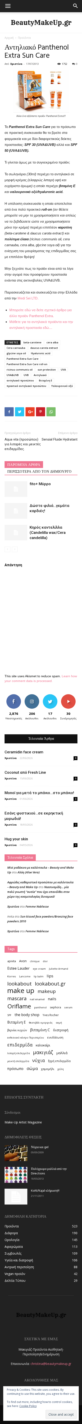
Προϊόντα (24, 38)
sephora (55, 1007)
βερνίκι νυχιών (17, 1030)
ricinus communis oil (20, 369)
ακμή (59, 1022)
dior (45, 961)
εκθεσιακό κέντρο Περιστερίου (25, 1037)
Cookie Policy (28, 1406)
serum (68, 1007)
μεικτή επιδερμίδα (18, 1061)
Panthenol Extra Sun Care (22, 358)
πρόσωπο (15, 1068)
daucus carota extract (44, 347)
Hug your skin (16, 839)
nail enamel (37, 999)
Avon (23, 961)
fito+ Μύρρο (40, 484)
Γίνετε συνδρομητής (70, 697)
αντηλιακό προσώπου (20, 380)
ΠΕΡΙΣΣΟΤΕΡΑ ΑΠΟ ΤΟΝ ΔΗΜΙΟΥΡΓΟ (39, 472)
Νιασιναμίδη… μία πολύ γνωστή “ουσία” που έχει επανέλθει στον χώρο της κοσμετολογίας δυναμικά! (38, 892)
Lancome (25, 976)
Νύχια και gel (40, 1147)
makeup (47, 991)
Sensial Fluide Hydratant (59, 439)
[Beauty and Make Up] (41, 22)
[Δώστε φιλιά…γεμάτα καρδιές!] (16, 511)
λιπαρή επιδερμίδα (18, 1053)
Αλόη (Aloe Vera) (29, 872)
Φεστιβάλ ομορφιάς (41, 1022)
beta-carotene (32, 342)
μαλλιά (61, 1053)
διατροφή (60, 1030)
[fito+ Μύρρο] (16, 489)
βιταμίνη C (40, 1029)
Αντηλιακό (40, 375)
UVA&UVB (13, 375)
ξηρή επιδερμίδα (59, 1061)
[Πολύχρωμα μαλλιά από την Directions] (16, 1175)
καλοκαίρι (43, 1045)
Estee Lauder (18, 968)
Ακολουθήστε (33, 696)
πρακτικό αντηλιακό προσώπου (26, 386)
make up (20, 990)
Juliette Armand (58, 968)
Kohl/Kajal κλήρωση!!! (45, 1190)
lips (50, 975)
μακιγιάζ (43, 1052)
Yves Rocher (51, 1015)
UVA (63, 369)
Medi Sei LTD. (28, 298)
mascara (17, 998)
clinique (35, 961)
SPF (9, 1015)
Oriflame (19, 1006)
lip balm (39, 976)
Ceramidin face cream (24, 752)
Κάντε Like (13, 696)
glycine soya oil (16, 353)
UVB (26, 375)
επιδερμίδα (20, 1044)
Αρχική (9, 38)
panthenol (40, 1007)
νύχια (38, 1060)
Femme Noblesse (37, 906)
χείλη (60, 1069)
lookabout (19, 983)
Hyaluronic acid (40, 353)
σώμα (32, 1068)
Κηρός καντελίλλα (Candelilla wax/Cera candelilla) (48, 532)
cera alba (52, 342)
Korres (11, 976)
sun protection (47, 369)
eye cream (39, 968)
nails (52, 998)
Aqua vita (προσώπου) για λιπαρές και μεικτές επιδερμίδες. (23, 444)
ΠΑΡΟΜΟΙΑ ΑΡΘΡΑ (23, 465)
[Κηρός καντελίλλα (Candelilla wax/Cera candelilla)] (16, 532)
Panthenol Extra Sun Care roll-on (27, 364)
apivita (11, 961)
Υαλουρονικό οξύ (62, 386)
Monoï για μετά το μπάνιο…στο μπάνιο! (39, 792)
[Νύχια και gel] (16, 1153)
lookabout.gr (50, 983)
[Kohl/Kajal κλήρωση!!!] (16, 1197)
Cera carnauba (16, 347)
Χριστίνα (16, 63)
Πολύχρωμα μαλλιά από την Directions (49, 1171)
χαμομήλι (47, 1069)
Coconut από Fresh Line (25, 772)
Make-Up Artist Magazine (23, 1122)
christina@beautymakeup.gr (51, 1363)
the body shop (27, 1014)
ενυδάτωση (55, 1037)
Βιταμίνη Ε (45, 380)
